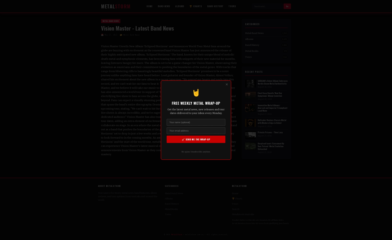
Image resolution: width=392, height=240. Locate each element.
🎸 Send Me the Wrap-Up (196, 139)
